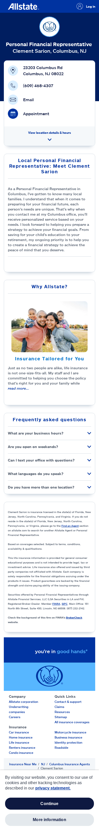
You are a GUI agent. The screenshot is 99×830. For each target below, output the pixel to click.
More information (49, 820)
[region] (49, 800)
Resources (62, 712)
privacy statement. (53, 788)
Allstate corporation (23, 701)
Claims (59, 706)
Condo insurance (21, 752)
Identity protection (68, 742)
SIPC (65, 603)
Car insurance (19, 732)
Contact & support (68, 701)
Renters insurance (22, 747)
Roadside (61, 747)
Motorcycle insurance (70, 732)
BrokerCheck (74, 617)
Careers (14, 717)
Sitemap (61, 717)
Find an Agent (70, 525)
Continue (49, 803)
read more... (18, 388)
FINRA (56, 603)
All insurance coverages (72, 722)
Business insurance (68, 737)
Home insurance (20, 737)
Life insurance (19, 742)
